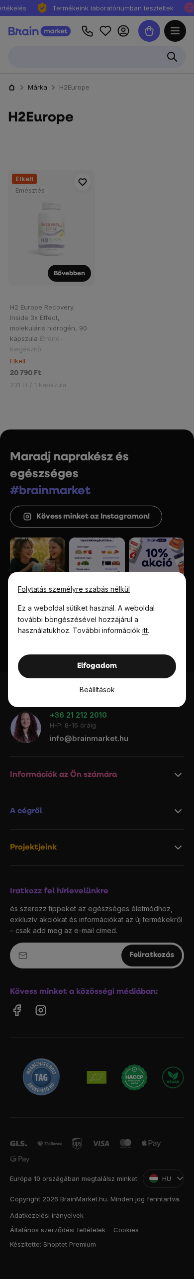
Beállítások (97, 689)
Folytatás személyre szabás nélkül (74, 589)
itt (145, 630)
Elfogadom (97, 666)
